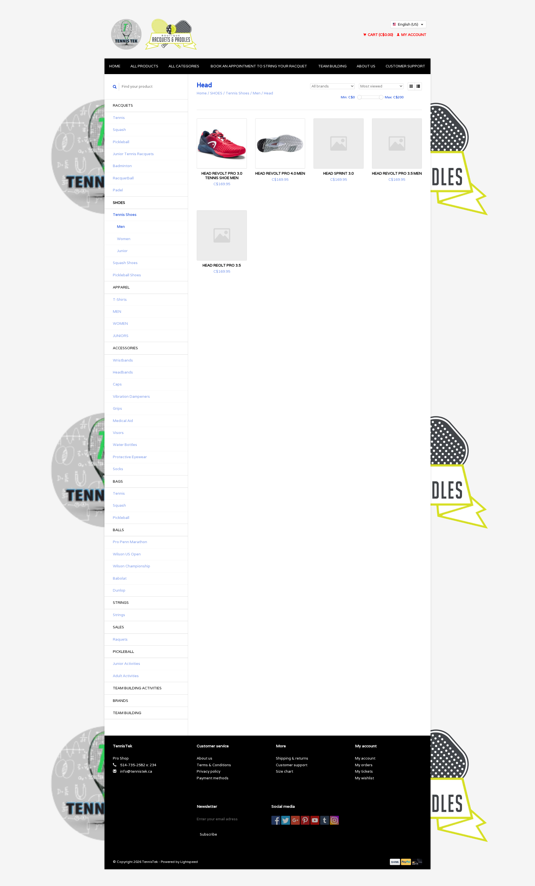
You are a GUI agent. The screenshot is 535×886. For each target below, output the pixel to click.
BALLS (118, 530)
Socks (118, 469)
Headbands (123, 372)
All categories (184, 66)
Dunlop (119, 590)
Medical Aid (123, 420)
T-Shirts (120, 299)
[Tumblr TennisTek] (324, 820)
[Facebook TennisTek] (275, 820)
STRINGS (121, 602)
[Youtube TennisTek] (314, 820)
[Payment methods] (395, 861)
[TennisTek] (202, 29)
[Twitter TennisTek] (285, 820)
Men (121, 226)
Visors (118, 432)
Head (268, 93)
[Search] (115, 87)
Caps (117, 384)
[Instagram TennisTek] (334, 820)
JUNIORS (120, 335)
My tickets (364, 771)
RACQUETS (123, 105)
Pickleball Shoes (127, 275)
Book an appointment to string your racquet (259, 66)
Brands (120, 700)
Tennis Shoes (125, 214)
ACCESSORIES (125, 348)
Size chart (284, 771)
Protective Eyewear (130, 457)
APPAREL (121, 287)
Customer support (405, 66)
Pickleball (121, 142)
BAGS (118, 481)
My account (413, 34)
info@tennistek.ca (136, 771)
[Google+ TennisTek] (295, 820)
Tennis (119, 117)
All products (144, 66)
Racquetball (123, 178)
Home (114, 66)
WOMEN (120, 323)
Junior (122, 250)
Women (123, 238)
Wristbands (123, 360)
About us (366, 66)
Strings (119, 614)
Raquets (120, 639)
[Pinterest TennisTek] (305, 820)
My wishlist (364, 778)
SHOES (119, 202)
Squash (119, 129)
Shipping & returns (292, 758)
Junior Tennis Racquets (133, 154)
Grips (117, 408)
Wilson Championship (131, 566)
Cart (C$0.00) (380, 34)
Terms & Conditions (214, 765)
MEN (117, 311)
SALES (118, 627)
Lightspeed (189, 862)
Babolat (120, 578)
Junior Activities (126, 663)
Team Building (332, 66)
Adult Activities (126, 675)
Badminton (122, 165)
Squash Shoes (125, 262)
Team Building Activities (137, 688)
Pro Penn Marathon (130, 542)
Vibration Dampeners (131, 396)
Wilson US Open (127, 554)
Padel (118, 190)
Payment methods (212, 778)
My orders (364, 765)
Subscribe (208, 834)
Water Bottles (125, 444)
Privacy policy (208, 771)
